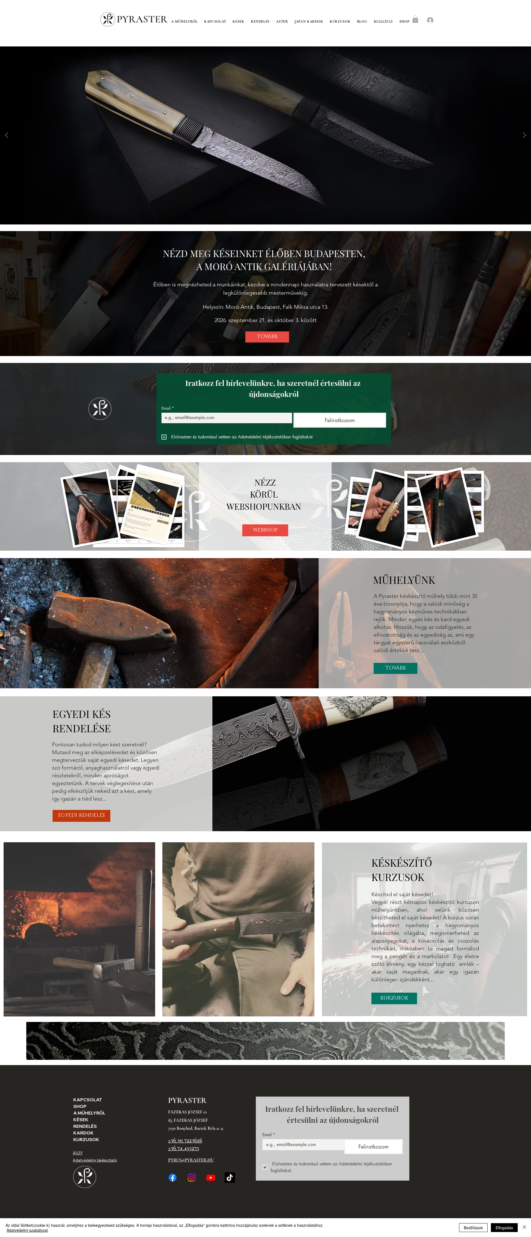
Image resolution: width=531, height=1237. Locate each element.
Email (168, 408)
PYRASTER (142, 19)
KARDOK (83, 1133)
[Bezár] (524, 1228)
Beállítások (473, 1227)
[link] (415, 19)
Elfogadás (504, 1227)
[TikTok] (230, 1177)
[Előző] (6, 135)
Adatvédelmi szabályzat (27, 1230)
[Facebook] (172, 1177)
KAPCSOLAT (86, 1099)
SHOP (80, 1106)
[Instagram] (191, 1177)
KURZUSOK (86, 1139)
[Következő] (524, 135)
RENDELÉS (85, 1126)
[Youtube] (210, 1177)
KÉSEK (80, 1119)
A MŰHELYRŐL (86, 1113)
